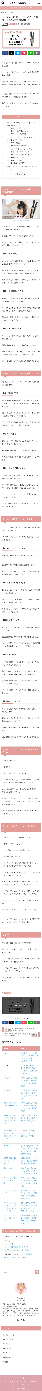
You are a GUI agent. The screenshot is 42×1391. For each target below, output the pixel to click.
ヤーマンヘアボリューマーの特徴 (19, 149)
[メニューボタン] (39, 3)
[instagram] (21, 1320)
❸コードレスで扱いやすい (20, 146)
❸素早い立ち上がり (18, 157)
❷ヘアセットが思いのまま (20, 155)
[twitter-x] (18, 1320)
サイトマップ (16, 1384)
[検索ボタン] (3, 3)
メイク (7, 1353)
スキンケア (9, 1339)
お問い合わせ (25, 1384)
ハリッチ (7, 1078)
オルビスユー (8, 1168)
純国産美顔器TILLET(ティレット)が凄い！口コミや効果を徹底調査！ (29, 1160)
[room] (24, 1320)
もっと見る (21, 174)
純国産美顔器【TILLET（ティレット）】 (10, 1160)
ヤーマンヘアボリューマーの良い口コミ (22, 137)
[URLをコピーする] (37, 53)
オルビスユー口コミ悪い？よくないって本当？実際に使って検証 (29, 1170)
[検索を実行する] (37, 1272)
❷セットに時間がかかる (19, 131)
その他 (7, 1344)
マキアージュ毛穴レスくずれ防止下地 (10, 1180)
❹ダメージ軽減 (16, 160)
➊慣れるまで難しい (17, 128)
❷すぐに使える (16, 143)
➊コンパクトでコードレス (20, 152)
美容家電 (13, 24)
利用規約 (12, 1381)
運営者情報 (34, 1381)
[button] (5, 53)
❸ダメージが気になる (18, 134)
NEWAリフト (8, 1146)
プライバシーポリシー (22, 1381)
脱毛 (6, 1362)
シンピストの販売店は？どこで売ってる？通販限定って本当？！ (29, 1133)
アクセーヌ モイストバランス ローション (10, 1218)
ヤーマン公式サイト (23, 220)
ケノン (6, 1053)
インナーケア (9, 1335)
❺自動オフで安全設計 (18, 163)
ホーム (7, 1381)
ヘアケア (8, 1348)
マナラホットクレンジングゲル (18, 1250)
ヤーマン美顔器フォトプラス (17, 1247)
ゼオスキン (8, 1090)
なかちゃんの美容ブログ (21, 3)
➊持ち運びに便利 (17, 140)
